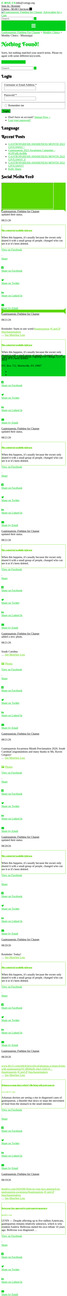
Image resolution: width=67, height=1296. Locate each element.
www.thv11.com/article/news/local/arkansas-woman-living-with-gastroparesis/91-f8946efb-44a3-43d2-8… (33, 1067)
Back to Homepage (13, 62)
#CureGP (55, 328)
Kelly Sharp (14, 168)
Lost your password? (19, 120)
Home (11, 371)
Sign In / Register (10, 5)
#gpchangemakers (11, 331)
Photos (9, 663)
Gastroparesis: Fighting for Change (20, 211)
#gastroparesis (41, 328)
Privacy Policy (16, 374)
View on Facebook (11, 249)
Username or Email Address (20, 84)
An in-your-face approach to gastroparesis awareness (24, 1208)
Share (4, 258)
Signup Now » (42, 117)
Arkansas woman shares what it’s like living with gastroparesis (28, 1085)
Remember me (16, 105)
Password (10, 95)
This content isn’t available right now (17, 230)
